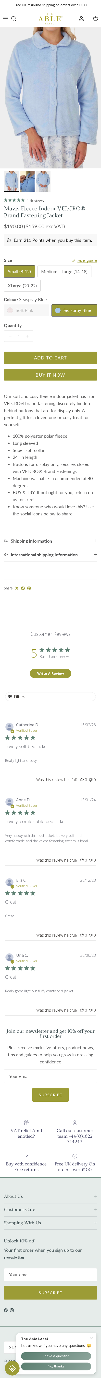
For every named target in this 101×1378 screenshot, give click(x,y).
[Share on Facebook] (23, 588)
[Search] (16, 18)
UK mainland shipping (38, 5)
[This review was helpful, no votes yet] (82, 779)
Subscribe (50, 1094)
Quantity (13, 325)
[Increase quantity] (28, 336)
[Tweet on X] (17, 588)
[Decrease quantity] (8, 336)
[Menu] (5, 18)
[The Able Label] (50, 19)
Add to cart (50, 357)
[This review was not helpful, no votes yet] (90, 779)
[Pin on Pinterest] (29, 588)
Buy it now (50, 375)
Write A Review (50, 673)
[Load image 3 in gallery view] (50, 98)
